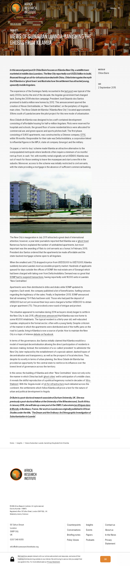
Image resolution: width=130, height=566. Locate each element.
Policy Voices (73, 540)
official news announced (46, 315)
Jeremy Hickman (22, 514)
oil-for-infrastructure (54, 384)
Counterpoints (74, 524)
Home (12, 443)
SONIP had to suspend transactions (26, 277)
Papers (89, 534)
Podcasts (90, 540)
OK (105, 559)
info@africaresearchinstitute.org (24, 546)
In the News (110, 534)
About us (109, 529)
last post (69, 91)
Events (89, 529)
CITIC (82, 134)
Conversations (73, 529)
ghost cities (49, 376)
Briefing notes (73, 534)
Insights (19, 443)
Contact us (110, 524)
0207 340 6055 (17, 539)
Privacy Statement (53, 562)
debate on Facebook (43, 334)
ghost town (83, 241)
